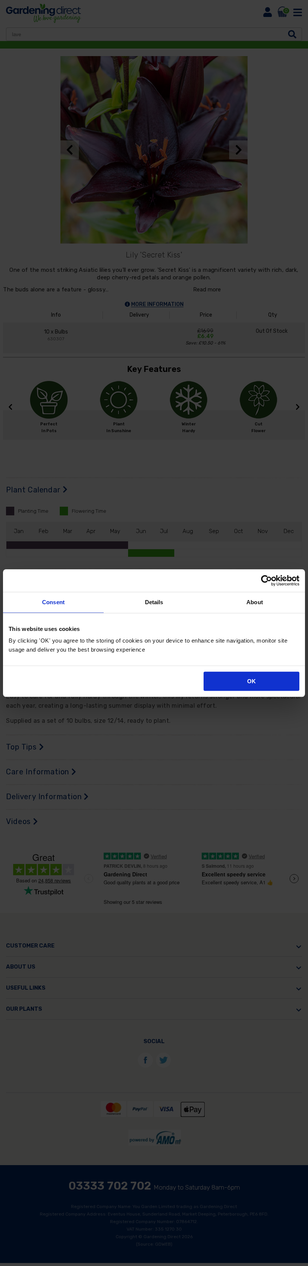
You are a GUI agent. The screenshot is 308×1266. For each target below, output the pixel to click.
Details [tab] (154, 602)
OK (251, 681)
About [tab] (254, 602)
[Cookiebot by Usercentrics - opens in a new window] (266, 580)
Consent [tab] (53, 602)
